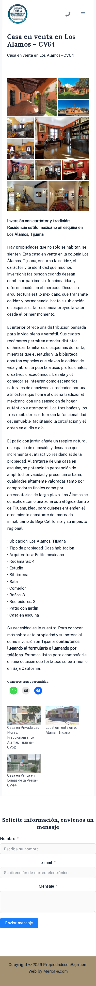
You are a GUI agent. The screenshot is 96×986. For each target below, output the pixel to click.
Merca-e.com (55, 971)
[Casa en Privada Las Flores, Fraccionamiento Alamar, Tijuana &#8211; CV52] (24, 715)
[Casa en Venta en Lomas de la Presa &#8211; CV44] (24, 763)
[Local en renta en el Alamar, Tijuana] (62, 715)
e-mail (46, 862)
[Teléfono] (67, 14)
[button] (32, 97)
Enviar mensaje (19, 923)
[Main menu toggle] (83, 13)
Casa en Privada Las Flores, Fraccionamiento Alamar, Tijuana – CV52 (23, 737)
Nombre (7, 838)
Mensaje (46, 886)
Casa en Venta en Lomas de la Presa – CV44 (22, 780)
